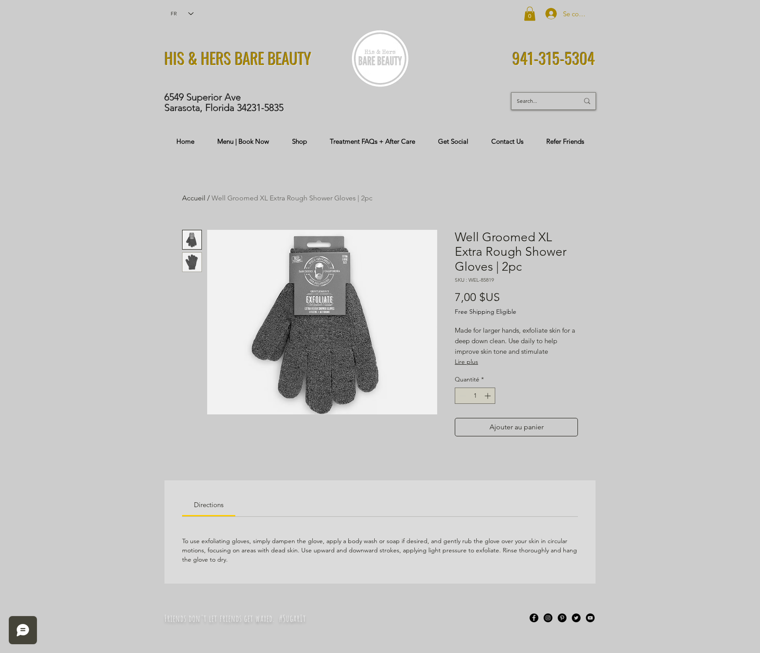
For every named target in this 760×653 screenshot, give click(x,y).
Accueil (193, 198)
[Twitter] (576, 617)
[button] (530, 14)
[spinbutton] (475, 395)
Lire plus (466, 362)
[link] (208, 505)
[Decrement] (461, 395)
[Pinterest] (562, 617)
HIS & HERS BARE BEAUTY (237, 58)
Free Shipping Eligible (485, 312)
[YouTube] (590, 617)
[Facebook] (534, 617)
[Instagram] (548, 617)
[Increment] (488, 395)
